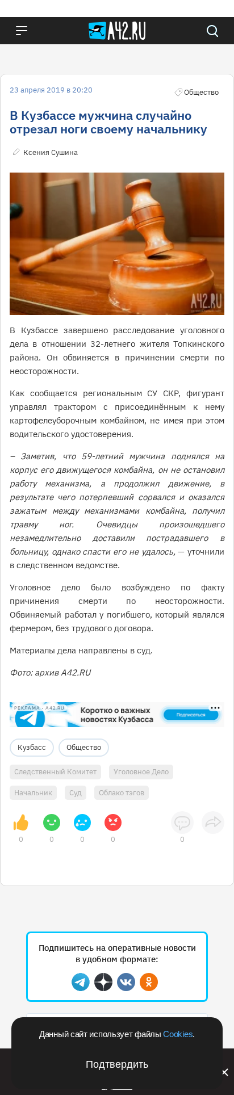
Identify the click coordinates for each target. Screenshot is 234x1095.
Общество (83, 747)
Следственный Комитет (55, 772)
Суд (75, 793)
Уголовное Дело (141, 772)
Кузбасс (32, 747)
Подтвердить (117, 1064)
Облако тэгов (121, 793)
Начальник (33, 793)
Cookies (178, 1034)
